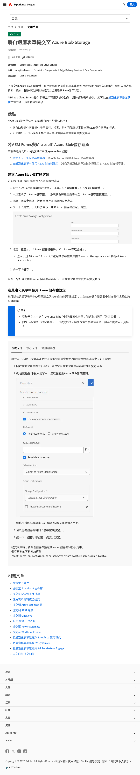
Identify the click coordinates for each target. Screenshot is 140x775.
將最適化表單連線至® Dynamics (31, 643)
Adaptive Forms (22, 70)
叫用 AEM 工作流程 (24, 621)
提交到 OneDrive (22, 615)
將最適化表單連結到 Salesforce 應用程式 (37, 637)
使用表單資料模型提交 (26, 599)
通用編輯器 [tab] (48, 348)
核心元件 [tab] (31, 348)
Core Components (93, 70)
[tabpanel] (70, 457)
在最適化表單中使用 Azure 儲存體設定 (36, 163)
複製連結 (30, 57)
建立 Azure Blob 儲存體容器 (29, 158)
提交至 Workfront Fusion (27, 632)
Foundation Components (45, 70)
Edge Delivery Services (71, 70)
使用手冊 (32, 27)
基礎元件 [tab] (16, 348)
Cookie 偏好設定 (90, 761)
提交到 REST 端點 (23, 610)
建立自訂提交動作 (23, 653)
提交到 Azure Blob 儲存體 (27, 604)
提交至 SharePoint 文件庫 (28, 588)
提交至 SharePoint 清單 (26, 594)
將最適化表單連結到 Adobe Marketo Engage (38, 648)
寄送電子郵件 (21, 583)
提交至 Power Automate (26, 626)
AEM (20, 27)
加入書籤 (16, 57)
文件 (10, 27)
